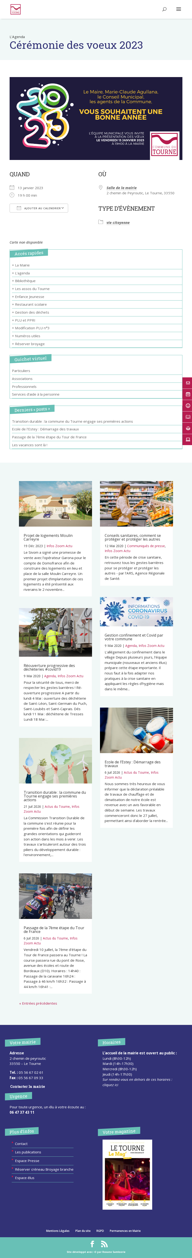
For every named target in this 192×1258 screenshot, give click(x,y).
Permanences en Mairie (125, 1231)
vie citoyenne (118, 222)
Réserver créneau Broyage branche (44, 1169)
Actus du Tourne (57, 806)
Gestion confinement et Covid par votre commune (134, 637)
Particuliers (21, 370)
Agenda (50, 676)
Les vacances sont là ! (29, 445)
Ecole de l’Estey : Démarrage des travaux (45, 429)
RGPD (100, 1231)
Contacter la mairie (27, 1086)
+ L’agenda (21, 273)
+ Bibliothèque (24, 280)
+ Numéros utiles (26, 335)
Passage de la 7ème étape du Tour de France (49, 437)
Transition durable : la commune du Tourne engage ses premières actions (72, 421)
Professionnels (24, 386)
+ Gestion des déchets (30, 312)
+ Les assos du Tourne (31, 288)
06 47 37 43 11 (22, 1112)
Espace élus (24, 1177)
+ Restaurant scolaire (29, 304)
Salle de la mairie (122, 187)
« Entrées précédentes (38, 1003)
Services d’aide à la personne (35, 394)
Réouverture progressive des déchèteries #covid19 (49, 667)
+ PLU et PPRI (23, 320)
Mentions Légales (58, 1231)
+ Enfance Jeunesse (28, 296)
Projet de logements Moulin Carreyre (48, 537)
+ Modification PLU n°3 (31, 328)
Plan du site (83, 1231)
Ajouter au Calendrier (42, 208)
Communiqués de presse (146, 546)
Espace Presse (27, 1160)
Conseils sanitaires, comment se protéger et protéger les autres (133, 537)
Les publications (28, 1152)
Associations (22, 378)
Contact (21, 1143)
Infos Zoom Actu (59, 546)
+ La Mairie (21, 265)
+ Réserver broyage (28, 343)
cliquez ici (110, 1084)
